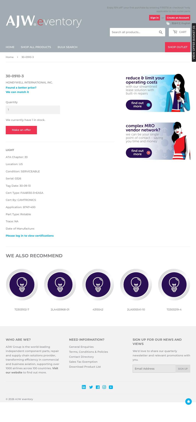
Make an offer (21, 130)
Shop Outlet (177, 47)
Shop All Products (36, 47)
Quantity (12, 102)
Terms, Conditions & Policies (88, 352)
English (185, 23)
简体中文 (176, 23)
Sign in (154, 17)
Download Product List (85, 366)
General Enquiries (81, 347)
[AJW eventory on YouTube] (111, 387)
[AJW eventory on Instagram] (104, 387)
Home (10, 47)
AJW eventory (24, 399)
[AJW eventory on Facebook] (98, 387)
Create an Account (178, 17)
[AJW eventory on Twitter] (91, 387)
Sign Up (183, 368)
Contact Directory (81, 356)
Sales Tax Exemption (83, 361)
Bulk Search (67, 47)
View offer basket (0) (193, 42)
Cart (182, 32)
